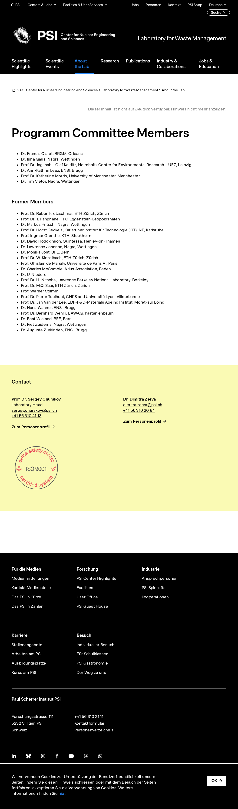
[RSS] (86, 756)
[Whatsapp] (100, 756)
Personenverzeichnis (93, 730)
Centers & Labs (40, 5)
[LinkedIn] (14, 756)
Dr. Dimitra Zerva (139, 399)
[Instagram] (43, 756)
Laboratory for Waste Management (182, 38)
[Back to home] (63, 35)
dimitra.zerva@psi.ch (142, 404)
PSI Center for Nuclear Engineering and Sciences (59, 90)
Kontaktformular (89, 723)
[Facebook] (57, 756)
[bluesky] (28, 756)
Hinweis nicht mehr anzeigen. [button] (198, 109)
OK (214, 780)
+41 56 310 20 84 (139, 410)
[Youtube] (71, 756)
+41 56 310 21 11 (88, 716)
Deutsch (216, 5)
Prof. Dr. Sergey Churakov (36, 399)
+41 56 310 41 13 (26, 415)
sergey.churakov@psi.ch (34, 410)
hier (62, 793)
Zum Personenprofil (31, 427)
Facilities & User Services (83, 5)
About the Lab (173, 90)
